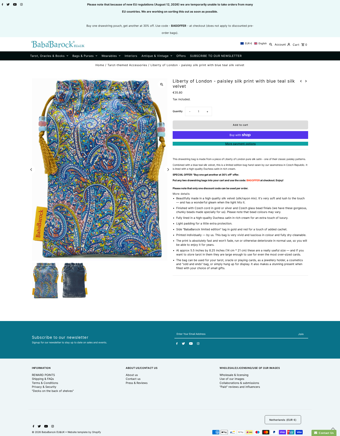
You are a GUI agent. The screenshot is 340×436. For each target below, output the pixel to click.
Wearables (109, 56)
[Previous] (31, 169)
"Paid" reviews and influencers (240, 387)
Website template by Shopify (84, 432)
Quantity (178, 111)
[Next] (168, 169)
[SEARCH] (270, 44)
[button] (253, 43)
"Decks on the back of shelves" (53, 391)
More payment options (240, 143)
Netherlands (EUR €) (282, 419)
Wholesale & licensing (234, 375)
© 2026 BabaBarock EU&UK (48, 432)
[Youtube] (14, 4)
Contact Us (325, 432)
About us (132, 375)
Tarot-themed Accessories (127, 65)
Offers (181, 56)
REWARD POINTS (43, 375)
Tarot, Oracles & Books (47, 56)
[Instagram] (21, 4)
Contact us (133, 379)
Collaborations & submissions (239, 383)
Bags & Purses (83, 56)
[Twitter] (8, 4)
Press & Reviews (137, 383)
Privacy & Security (44, 387)
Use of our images (232, 379)
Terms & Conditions (45, 383)
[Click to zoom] (162, 84)
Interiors (131, 56)
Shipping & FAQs (43, 379)
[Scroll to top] (332, 428)
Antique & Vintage (155, 56)
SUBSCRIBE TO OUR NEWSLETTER (216, 56)
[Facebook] (2, 4)
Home (99, 65)
